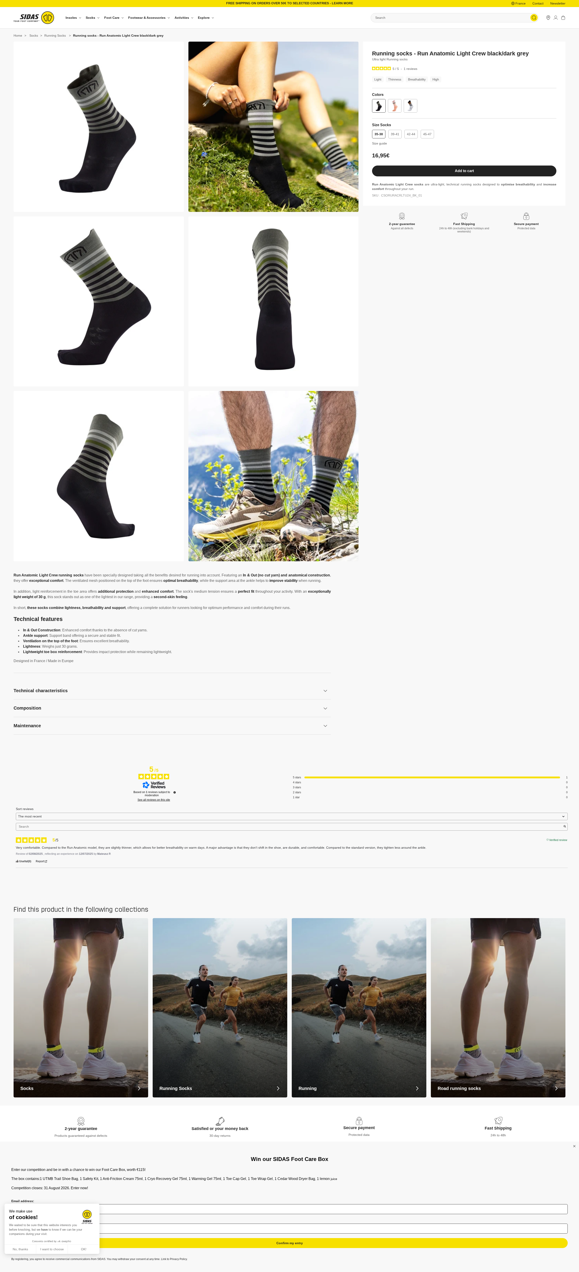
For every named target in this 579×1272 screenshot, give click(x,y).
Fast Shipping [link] (498, 1128)
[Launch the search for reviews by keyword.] (565, 826)
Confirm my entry (289, 1243)
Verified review (558, 840)
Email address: (22, 1201)
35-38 (379, 134)
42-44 (411, 134)
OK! (83, 1249)
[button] (73, 17)
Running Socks (55, 35)
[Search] (534, 17)
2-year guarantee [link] (81, 1128)
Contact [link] (537, 3)
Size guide (379, 143)
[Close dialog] (574, 1146)
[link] (548, 17)
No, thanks (20, 1249)
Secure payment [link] (359, 1127)
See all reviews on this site (154, 799)
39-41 (395, 134)
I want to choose (52, 1249)
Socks (33, 35)
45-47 (427, 134)
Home (18, 35)
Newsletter (557, 3)
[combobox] (455, 17)
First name (19, 1220)
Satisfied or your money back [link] (220, 1128)
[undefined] (174, 792)
